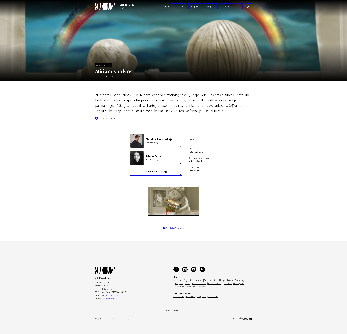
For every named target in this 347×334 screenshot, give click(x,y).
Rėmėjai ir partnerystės (234, 283)
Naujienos (195, 6)
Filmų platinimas (199, 283)
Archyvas (201, 286)
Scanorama (179, 6)
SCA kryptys (240, 280)
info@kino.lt (109, 298)
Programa (210, 6)
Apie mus (177, 280)
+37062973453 (111, 295)
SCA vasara (227, 6)
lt (166, 6)
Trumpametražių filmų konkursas (218, 280)
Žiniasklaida (179, 286)
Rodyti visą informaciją (156, 171)
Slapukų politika (173, 310)
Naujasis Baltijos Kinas (103, 65)
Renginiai (179, 283)
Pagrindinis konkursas (193, 280)
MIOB (187, 283)
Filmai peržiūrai (214, 283)
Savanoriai (190, 286)
